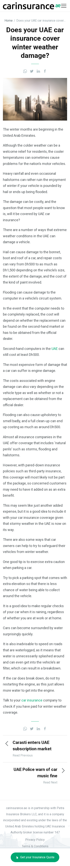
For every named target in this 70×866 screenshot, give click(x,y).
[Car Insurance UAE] (31, 5)
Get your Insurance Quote (36, 857)
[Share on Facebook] (45, 71)
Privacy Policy (35, 840)
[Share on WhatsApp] (25, 71)
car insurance (31, 700)
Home (8, 20)
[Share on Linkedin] (38, 71)
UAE (55, 349)
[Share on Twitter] (32, 71)
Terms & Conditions (35, 846)
